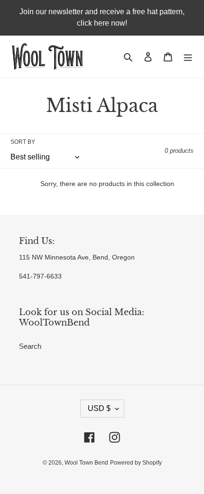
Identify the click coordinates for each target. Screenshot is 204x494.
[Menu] (188, 57)
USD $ (99, 408)
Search (30, 346)
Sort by (22, 142)
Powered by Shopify (136, 462)
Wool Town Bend (86, 462)
